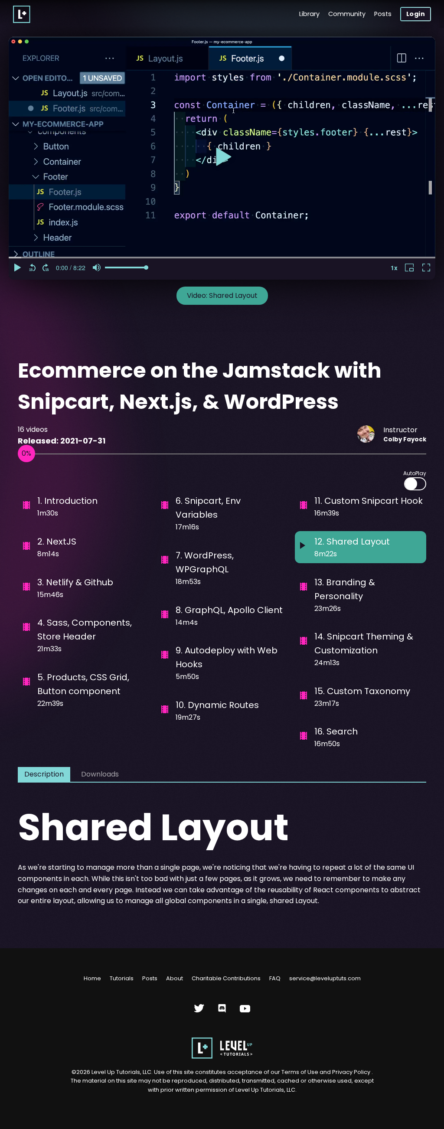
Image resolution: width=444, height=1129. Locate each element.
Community (347, 14)
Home (92, 978)
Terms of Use (300, 1072)
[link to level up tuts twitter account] (199, 1011)
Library (309, 14)
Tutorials (122, 978)
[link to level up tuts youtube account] (245, 1011)
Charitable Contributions (226, 978)
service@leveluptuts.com (325, 978)
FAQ (275, 978)
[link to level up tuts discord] (222, 1011)
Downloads (100, 774)
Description (44, 774)
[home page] (222, 1056)
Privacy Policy (351, 1072)
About (174, 978)
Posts (383, 14)
